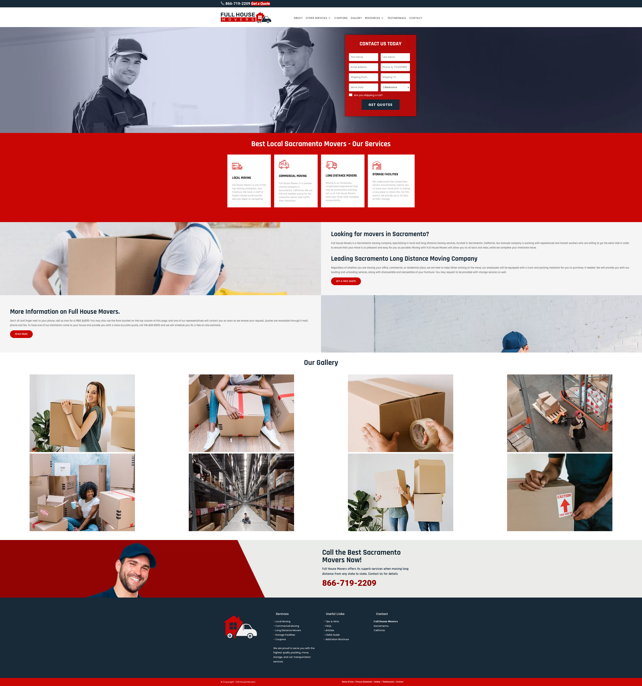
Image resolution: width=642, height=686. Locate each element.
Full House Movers (245, 681)
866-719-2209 (238, 4)
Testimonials (388, 682)
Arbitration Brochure (337, 639)
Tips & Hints (332, 621)
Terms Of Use (347, 682)
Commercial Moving (293, 176)
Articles (330, 630)
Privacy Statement (364, 682)
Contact (399, 682)
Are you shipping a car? (368, 95)
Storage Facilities (385, 174)
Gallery (377, 682)
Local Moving (241, 178)
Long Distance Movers (341, 176)
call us (59, 321)
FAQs (328, 626)
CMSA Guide (333, 634)
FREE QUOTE (82, 321)
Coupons (280, 639)
